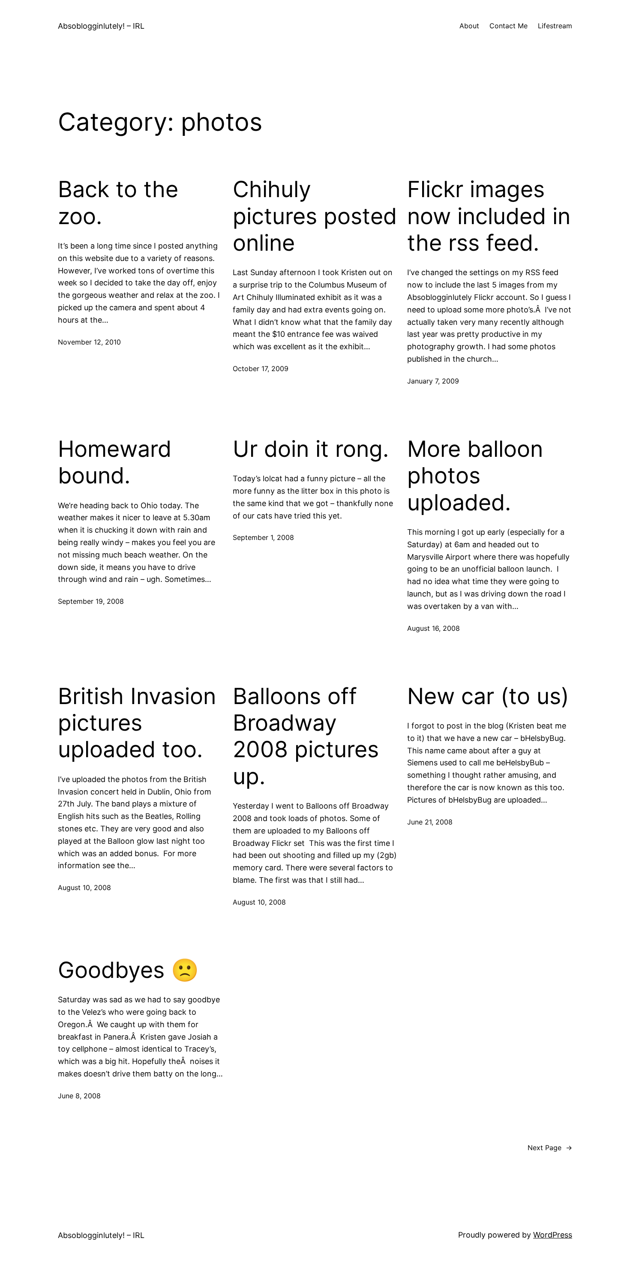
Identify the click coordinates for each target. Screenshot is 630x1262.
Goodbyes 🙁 (128, 970)
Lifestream (555, 25)
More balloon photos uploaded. (475, 476)
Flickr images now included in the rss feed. (488, 216)
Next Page (550, 1147)
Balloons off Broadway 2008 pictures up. (306, 736)
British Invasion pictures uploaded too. (137, 723)
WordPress (552, 1234)
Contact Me (508, 25)
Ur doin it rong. (311, 449)
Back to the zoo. (118, 202)
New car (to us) (488, 696)
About (469, 25)
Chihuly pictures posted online (315, 216)
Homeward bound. (114, 462)
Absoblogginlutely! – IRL (101, 25)
